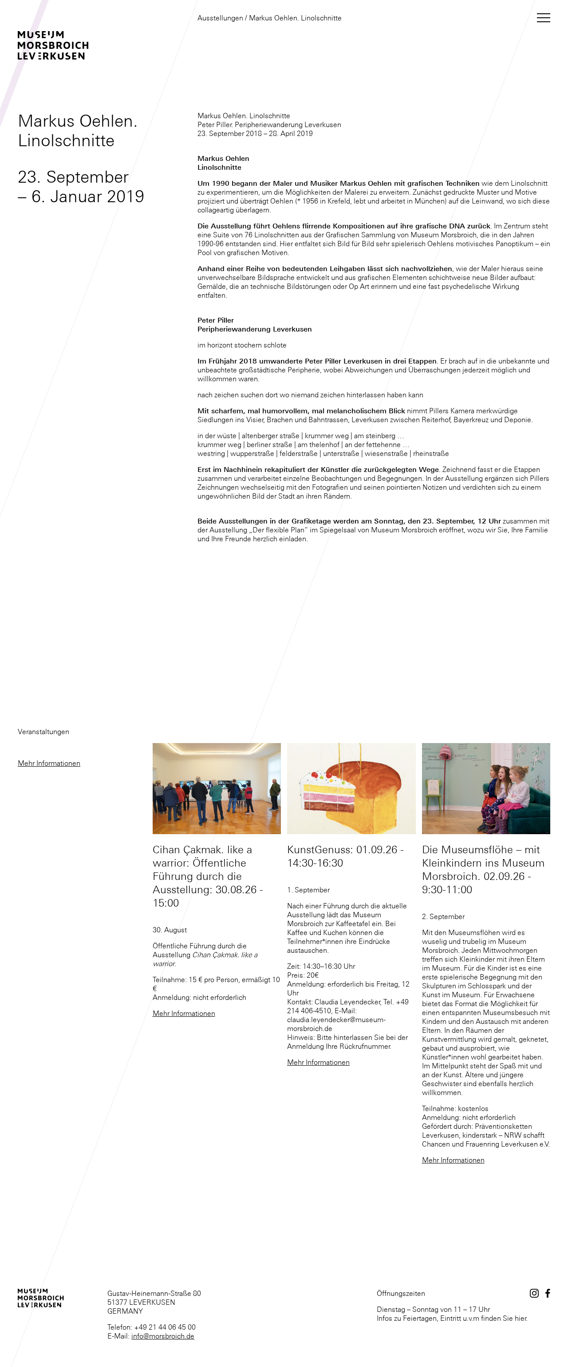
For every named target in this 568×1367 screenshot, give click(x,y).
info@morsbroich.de (162, 1336)
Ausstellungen (220, 18)
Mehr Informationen (49, 763)
